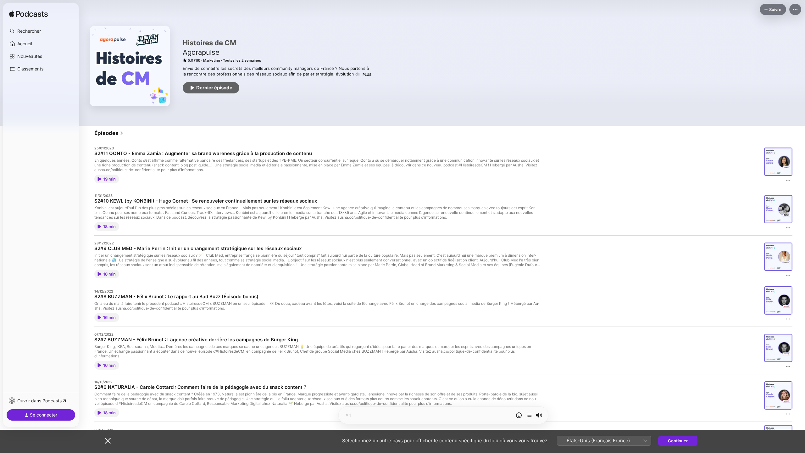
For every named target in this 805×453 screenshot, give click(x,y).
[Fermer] (108, 441)
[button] (41, 31)
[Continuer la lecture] (529, 415)
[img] (28, 14)
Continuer (678, 440)
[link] (109, 133)
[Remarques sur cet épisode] (519, 415)
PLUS (367, 74)
